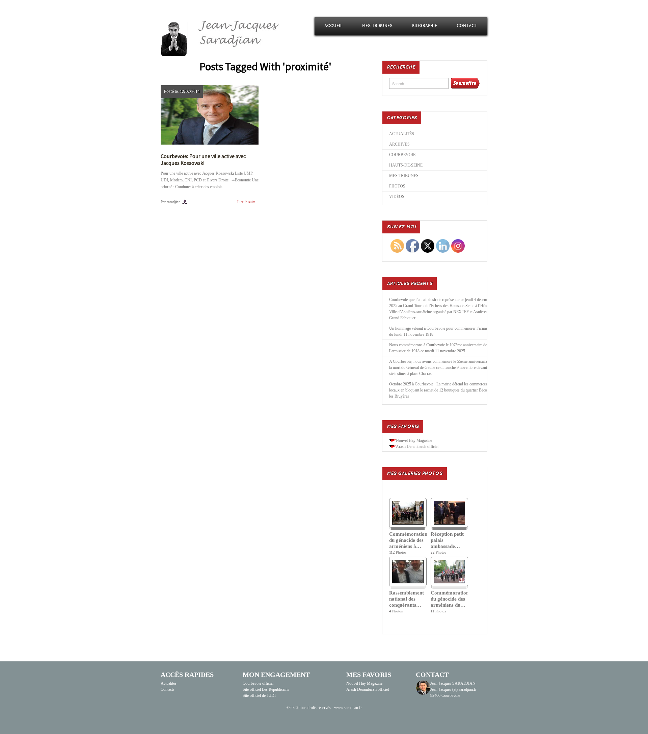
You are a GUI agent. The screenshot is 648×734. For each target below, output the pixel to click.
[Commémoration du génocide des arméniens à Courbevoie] (408, 523)
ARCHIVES (399, 144)
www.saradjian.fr (348, 707)
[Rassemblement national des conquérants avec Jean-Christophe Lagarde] (408, 582)
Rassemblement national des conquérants (406, 599)
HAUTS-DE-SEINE (406, 165)
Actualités (169, 683)
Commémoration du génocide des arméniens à (408, 540)
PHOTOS (397, 186)
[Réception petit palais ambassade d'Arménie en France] (449, 523)
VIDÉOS (396, 196)
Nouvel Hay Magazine (414, 440)
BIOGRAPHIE (424, 26)
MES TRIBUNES (377, 26)
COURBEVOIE (402, 154)
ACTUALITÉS (401, 133)
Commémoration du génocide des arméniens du (449, 599)
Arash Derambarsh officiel (417, 446)
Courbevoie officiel (258, 683)
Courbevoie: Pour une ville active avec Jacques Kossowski (203, 160)
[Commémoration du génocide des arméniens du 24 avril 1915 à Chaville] (449, 582)
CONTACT (467, 26)
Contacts (167, 689)
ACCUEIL (333, 26)
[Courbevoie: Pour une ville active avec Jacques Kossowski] (210, 115)
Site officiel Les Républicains (266, 689)
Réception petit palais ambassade (447, 540)
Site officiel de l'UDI (259, 695)
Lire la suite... (248, 202)
